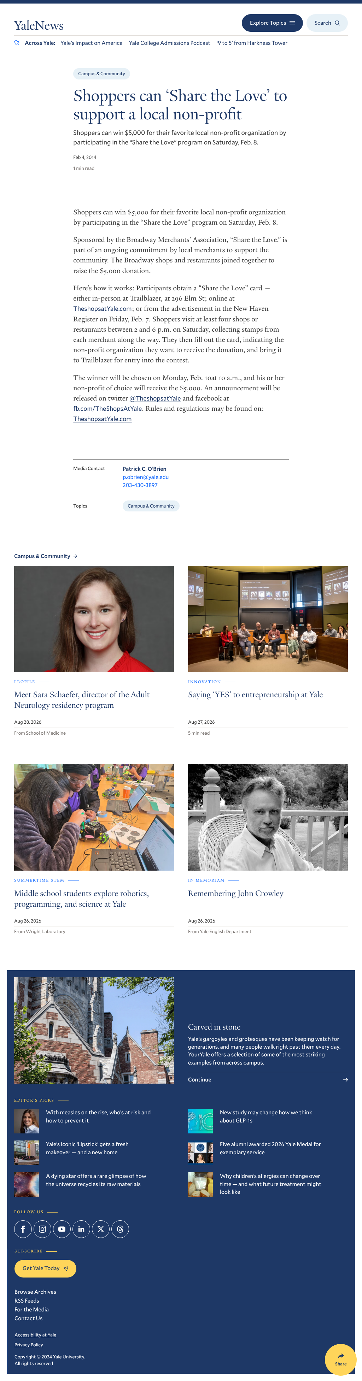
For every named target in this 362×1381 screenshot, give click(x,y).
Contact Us (28, 1318)
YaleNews (39, 27)
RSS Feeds (26, 1300)
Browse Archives (35, 1292)
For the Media (31, 1309)
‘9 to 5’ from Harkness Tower (252, 43)
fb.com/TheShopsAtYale (107, 408)
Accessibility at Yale (35, 1335)
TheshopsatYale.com (102, 308)
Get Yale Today (41, 1268)
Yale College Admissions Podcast (169, 43)
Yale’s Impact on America (91, 43)
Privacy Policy (28, 1344)
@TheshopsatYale (155, 398)
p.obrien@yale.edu (146, 477)
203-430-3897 (140, 485)
